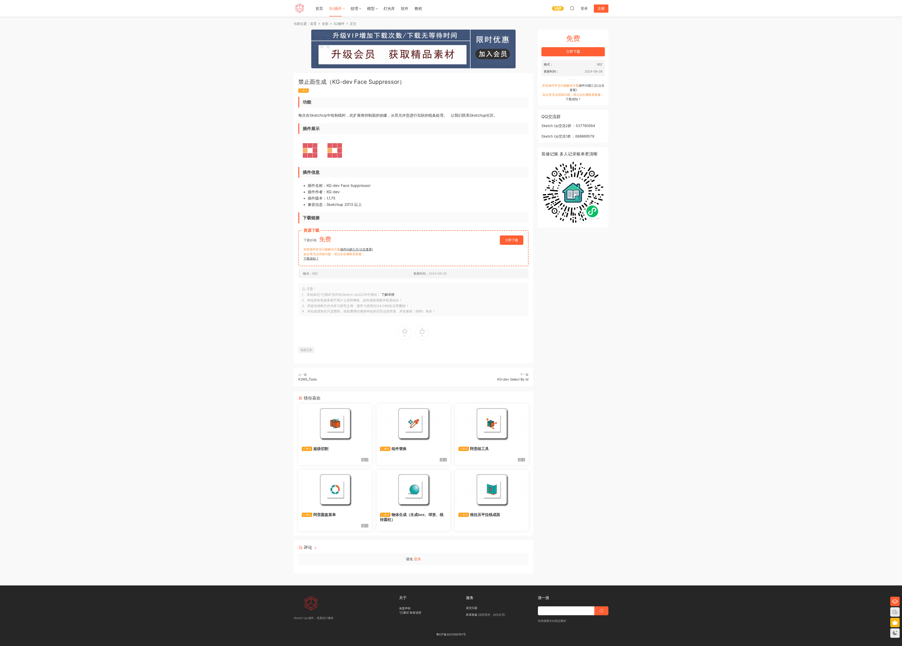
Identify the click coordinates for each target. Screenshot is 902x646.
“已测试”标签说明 (410, 612)
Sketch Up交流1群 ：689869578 (567, 136)
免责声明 (404, 608)
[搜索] (572, 8)
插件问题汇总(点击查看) (356, 249)
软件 (404, 8)
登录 (417, 559)
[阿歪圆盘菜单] (335, 489)
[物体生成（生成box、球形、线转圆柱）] (413, 489)
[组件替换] (413, 423)
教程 (418, 8)
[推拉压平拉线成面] (492, 489)
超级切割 (315, 448)
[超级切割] (335, 423)
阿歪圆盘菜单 (319, 514)
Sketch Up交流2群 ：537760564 (568, 125)
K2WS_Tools (307, 379)
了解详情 (387, 294)
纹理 (354, 8)
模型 (371, 8)
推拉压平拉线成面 (479, 514)
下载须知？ (311, 258)
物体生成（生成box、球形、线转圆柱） (411, 517)
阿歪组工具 (474, 448)
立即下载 (511, 240)
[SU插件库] (299, 8)
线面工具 (306, 350)
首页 (319, 8)
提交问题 (471, 608)
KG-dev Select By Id (513, 379)
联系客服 (471, 614)
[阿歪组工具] (492, 423)
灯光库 (389, 8)
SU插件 (335, 8)
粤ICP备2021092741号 (451, 634)
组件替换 (394, 448)
